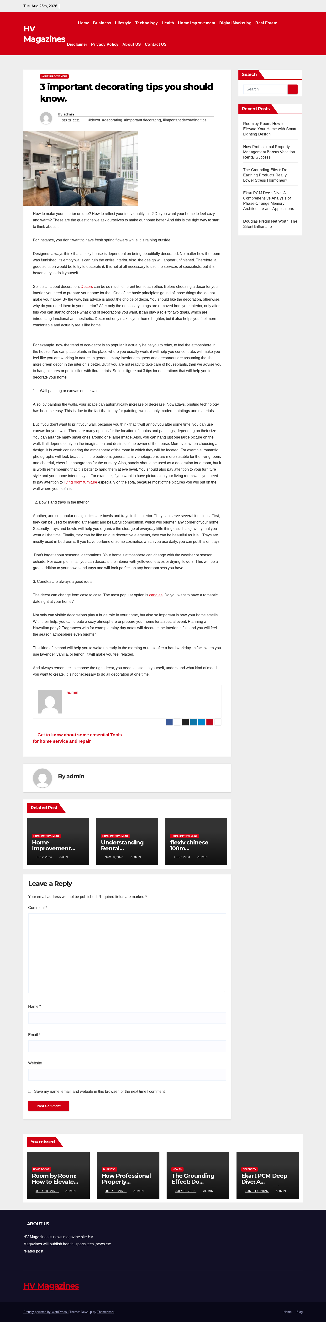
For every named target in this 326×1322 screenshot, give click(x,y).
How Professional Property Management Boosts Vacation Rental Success (269, 152)
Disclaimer (77, 44)
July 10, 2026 (47, 1191)
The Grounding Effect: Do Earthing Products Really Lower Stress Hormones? (265, 175)
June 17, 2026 (257, 1191)
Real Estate (266, 23)
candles (156, 595)
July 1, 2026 (116, 1191)
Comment (37, 908)
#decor (94, 120)
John (63, 857)
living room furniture (80, 482)
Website (35, 1063)
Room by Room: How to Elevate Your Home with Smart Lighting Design (269, 129)
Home (83, 23)
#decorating (112, 120)
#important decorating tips (184, 120)
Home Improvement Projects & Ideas (54, 848)
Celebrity (249, 1169)
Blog (299, 1312)
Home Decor (41, 1169)
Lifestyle (123, 23)
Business (102, 23)
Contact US (156, 44)
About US (131, 44)
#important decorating (142, 120)
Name (34, 1006)
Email (34, 1035)
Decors (87, 286)
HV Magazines (51, 1286)
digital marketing (235, 23)
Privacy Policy (105, 44)
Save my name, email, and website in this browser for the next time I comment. (100, 1091)
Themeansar (105, 1312)
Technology (146, 23)
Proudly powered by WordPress (45, 1312)
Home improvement (197, 23)
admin (68, 114)
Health (168, 23)
